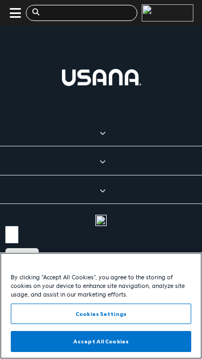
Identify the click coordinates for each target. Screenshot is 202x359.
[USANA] (165, 13)
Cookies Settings (101, 314)
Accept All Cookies (101, 341)
